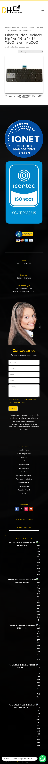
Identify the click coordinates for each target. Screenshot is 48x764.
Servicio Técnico (24, 483)
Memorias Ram (24, 464)
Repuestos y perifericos (24, 479)
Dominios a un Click (38, 762)
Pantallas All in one (23, 472)
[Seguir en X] (22, 509)
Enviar (13, 408)
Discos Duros (24, 461)
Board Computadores (24, 454)
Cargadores (24, 457)
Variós (24, 493)
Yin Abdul (19, 762)
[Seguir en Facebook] (17, 509)
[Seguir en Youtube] (31, 509)
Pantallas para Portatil (24, 475)
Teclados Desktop (24, 486)
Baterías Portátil (24, 450)
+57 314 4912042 (24, 263)
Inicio (7, 27)
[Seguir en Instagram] (26, 509)
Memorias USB (24, 468)
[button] (42, 758)
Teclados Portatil (24, 490)
